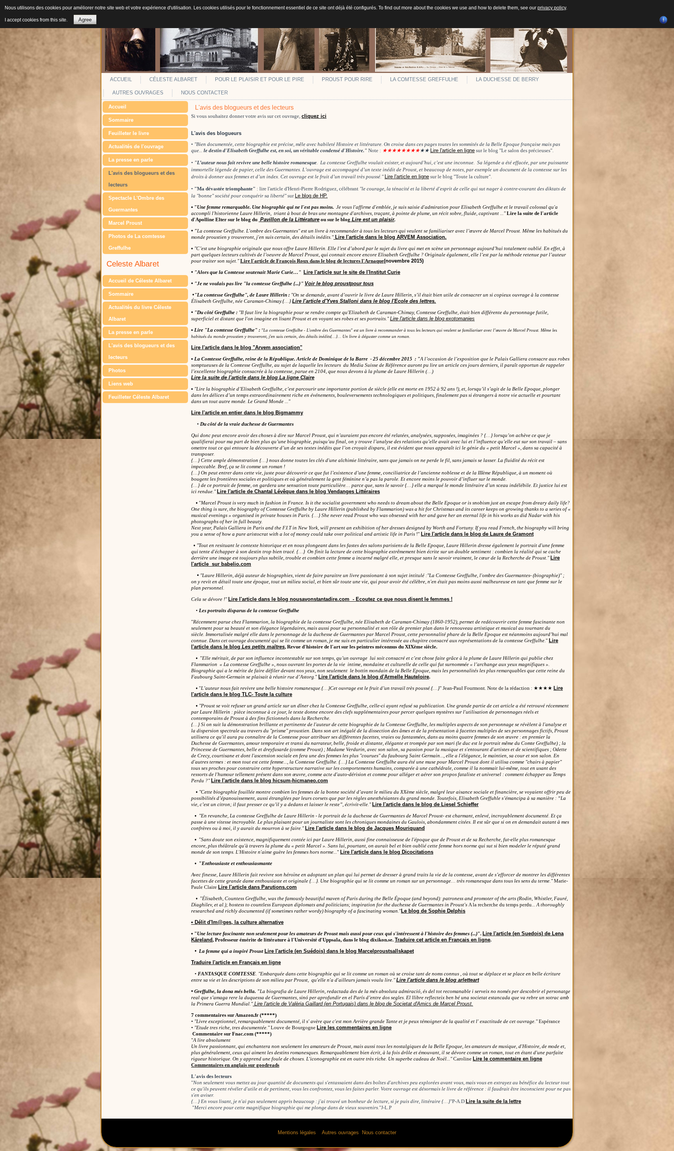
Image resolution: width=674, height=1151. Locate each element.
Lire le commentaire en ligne (507, 1059)
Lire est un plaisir (372, 219)
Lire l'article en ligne (452, 150)
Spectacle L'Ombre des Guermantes (136, 204)
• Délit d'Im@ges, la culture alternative (237, 922)
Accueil (121, 79)
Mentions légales (297, 1132)
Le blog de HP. (311, 196)
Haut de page (653, 1143)
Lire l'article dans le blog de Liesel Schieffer (425, 804)
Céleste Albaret (173, 79)
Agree (85, 20)
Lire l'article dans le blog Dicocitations (386, 852)
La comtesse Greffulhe (424, 79)
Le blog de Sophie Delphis (433, 911)
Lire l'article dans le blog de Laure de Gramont (477, 534)
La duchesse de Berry (507, 79)
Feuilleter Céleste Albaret (138, 397)
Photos (117, 370)
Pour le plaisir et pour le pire (259, 79)
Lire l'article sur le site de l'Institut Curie (351, 272)
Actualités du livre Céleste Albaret (139, 313)
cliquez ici (314, 116)
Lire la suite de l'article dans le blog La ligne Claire (252, 377)
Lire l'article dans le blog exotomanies (432, 318)
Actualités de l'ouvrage (135, 146)
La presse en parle (130, 160)
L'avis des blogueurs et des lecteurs (141, 179)
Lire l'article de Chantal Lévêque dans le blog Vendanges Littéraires (298, 491)
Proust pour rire (347, 79)
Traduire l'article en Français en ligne (236, 962)
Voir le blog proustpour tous (339, 283)
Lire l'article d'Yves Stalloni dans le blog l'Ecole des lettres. (364, 301)
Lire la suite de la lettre (493, 1101)
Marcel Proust (125, 223)
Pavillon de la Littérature (289, 219)
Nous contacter (204, 93)
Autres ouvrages (137, 93)
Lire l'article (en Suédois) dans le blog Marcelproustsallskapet (339, 951)
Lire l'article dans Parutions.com (257, 887)
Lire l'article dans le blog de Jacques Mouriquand (365, 828)
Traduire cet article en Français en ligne (442, 940)
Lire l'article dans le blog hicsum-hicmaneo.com (269, 780)
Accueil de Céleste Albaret (140, 281)
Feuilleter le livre (128, 133)
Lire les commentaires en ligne (354, 1027)
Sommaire (120, 120)
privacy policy (551, 8)
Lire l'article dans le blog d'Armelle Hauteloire (373, 677)
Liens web (120, 384)
